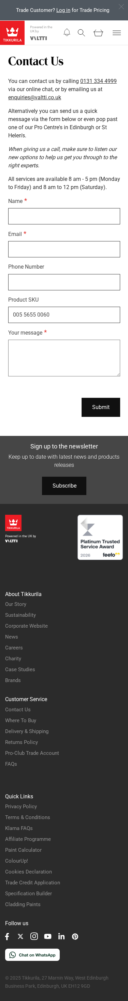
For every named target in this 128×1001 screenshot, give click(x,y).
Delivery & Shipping (26, 731)
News (11, 637)
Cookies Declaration (28, 872)
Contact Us (18, 710)
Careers (14, 648)
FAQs (11, 764)
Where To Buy (20, 720)
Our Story (15, 604)
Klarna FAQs (19, 828)
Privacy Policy (21, 806)
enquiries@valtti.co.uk (34, 97)
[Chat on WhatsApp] (32, 959)
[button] (67, 32)
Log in (63, 10)
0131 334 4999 (98, 81)
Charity (13, 659)
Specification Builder (28, 893)
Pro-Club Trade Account (32, 753)
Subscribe (64, 485)
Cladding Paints (23, 904)
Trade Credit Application (32, 883)
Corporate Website (26, 626)
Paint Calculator (23, 850)
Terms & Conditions (27, 817)
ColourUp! (16, 861)
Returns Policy (21, 742)
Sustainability (20, 615)
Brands (13, 680)
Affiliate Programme (28, 839)
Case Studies (20, 669)
